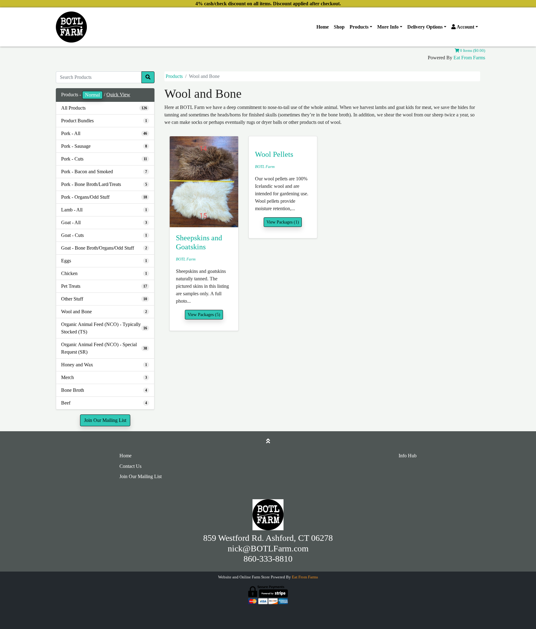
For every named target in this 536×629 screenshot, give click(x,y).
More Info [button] (388, 26)
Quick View (118, 94)
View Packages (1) (282, 222)
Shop (339, 26)
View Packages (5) (204, 314)
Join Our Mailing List (105, 420)
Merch (67, 377)
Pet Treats (70, 286)
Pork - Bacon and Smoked (87, 171)
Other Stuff (72, 298)
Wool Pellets (274, 154)
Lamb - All (72, 209)
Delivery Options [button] (425, 26)
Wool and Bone (76, 311)
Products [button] (359, 26)
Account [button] (465, 26)
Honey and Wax (77, 364)
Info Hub (408, 455)
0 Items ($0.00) (472, 50)
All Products (73, 108)
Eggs (66, 260)
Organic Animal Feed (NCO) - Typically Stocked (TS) (101, 328)
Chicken (69, 273)
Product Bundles (77, 120)
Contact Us (130, 466)
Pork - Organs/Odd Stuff (85, 197)
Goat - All (71, 222)
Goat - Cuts (72, 235)
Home (322, 26)
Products (174, 76)
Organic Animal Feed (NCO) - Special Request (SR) (99, 348)
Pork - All (70, 133)
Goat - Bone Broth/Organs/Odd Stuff (97, 248)
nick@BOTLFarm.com (268, 548)
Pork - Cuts (72, 158)
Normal (92, 94)
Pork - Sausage (76, 146)
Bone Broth (72, 390)
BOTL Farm (185, 259)
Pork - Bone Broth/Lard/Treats (91, 184)
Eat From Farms (469, 57)
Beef (65, 402)
